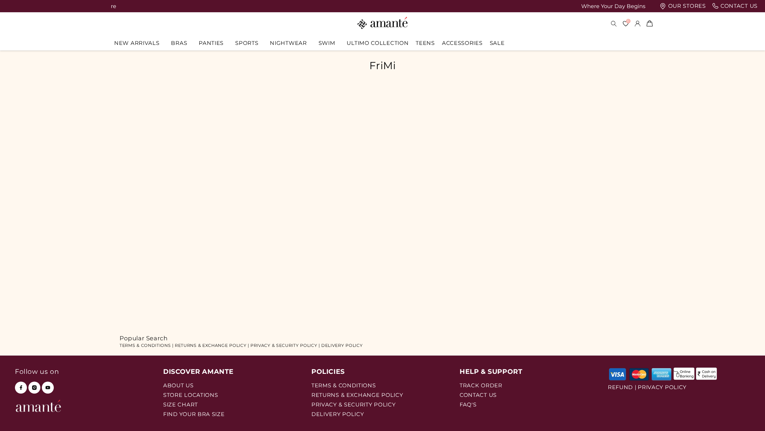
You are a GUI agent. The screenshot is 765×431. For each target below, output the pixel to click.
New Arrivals (136, 43)
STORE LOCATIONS (190, 395)
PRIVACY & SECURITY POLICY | (285, 345)
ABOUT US (178, 385)
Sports (246, 43)
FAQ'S (468, 404)
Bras (179, 43)
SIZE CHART (180, 404)
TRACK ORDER (481, 385)
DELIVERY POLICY (342, 345)
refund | (622, 387)
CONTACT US (478, 395)
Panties (211, 43)
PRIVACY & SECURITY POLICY (353, 404)
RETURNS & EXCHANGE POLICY (357, 395)
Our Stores (686, 6)
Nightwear (288, 43)
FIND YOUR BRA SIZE (194, 414)
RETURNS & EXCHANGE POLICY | (212, 345)
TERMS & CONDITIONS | (147, 345)
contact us (738, 6)
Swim (327, 43)
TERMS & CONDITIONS (343, 385)
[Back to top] (750, 418)
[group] (404, 6)
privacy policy (662, 387)
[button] (139, 43)
